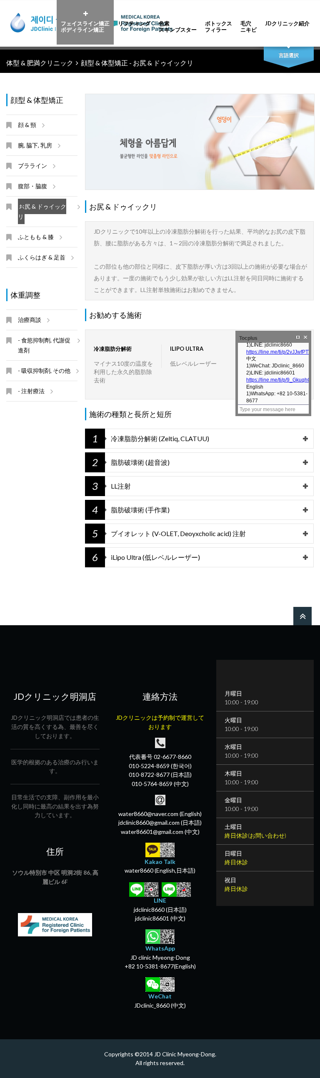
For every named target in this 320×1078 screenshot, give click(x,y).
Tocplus (248, 338)
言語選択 (289, 55)
